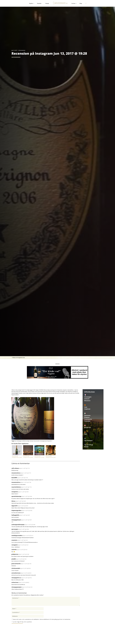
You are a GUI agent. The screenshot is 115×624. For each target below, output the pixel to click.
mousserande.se (16, 473)
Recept (47, 3)
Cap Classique (88, 440)
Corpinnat (87, 409)
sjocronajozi (15, 529)
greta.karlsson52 (16, 563)
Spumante (87, 415)
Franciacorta (88, 419)
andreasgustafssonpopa (18, 524)
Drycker (31, 3)
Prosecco (87, 417)
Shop (81, 3)
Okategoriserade (16, 57)
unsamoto (14, 540)
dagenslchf (14, 505)
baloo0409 (14, 477)
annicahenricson (16, 573)
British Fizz (87, 427)
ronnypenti (15, 545)
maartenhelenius (16, 487)
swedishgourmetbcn (17, 535)
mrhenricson (15, 582)
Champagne (87, 397)
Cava (85, 407)
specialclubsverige (16, 496)
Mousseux (87, 400)
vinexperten (15, 491)
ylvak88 (14, 559)
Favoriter (39, 3)
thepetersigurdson (16, 510)
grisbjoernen (15, 554)
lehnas (13, 501)
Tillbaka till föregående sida (18, 357)
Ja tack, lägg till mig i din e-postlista (22, 621)
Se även (73, 3)
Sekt (85, 434)
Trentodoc (87, 421)
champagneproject (16, 587)
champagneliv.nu (16, 577)
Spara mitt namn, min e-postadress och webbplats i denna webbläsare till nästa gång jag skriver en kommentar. (42, 619)
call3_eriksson (15, 468)
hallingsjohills (15, 515)
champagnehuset (16, 520)
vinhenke (14, 549)
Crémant (87, 399)
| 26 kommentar (21, 50)
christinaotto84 (16, 568)
